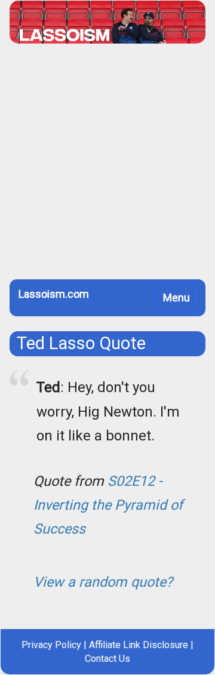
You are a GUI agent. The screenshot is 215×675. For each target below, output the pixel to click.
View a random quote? (103, 582)
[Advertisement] (107, 165)
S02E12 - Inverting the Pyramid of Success (108, 505)
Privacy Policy (51, 645)
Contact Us (107, 658)
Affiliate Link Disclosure (138, 645)
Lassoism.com (54, 294)
